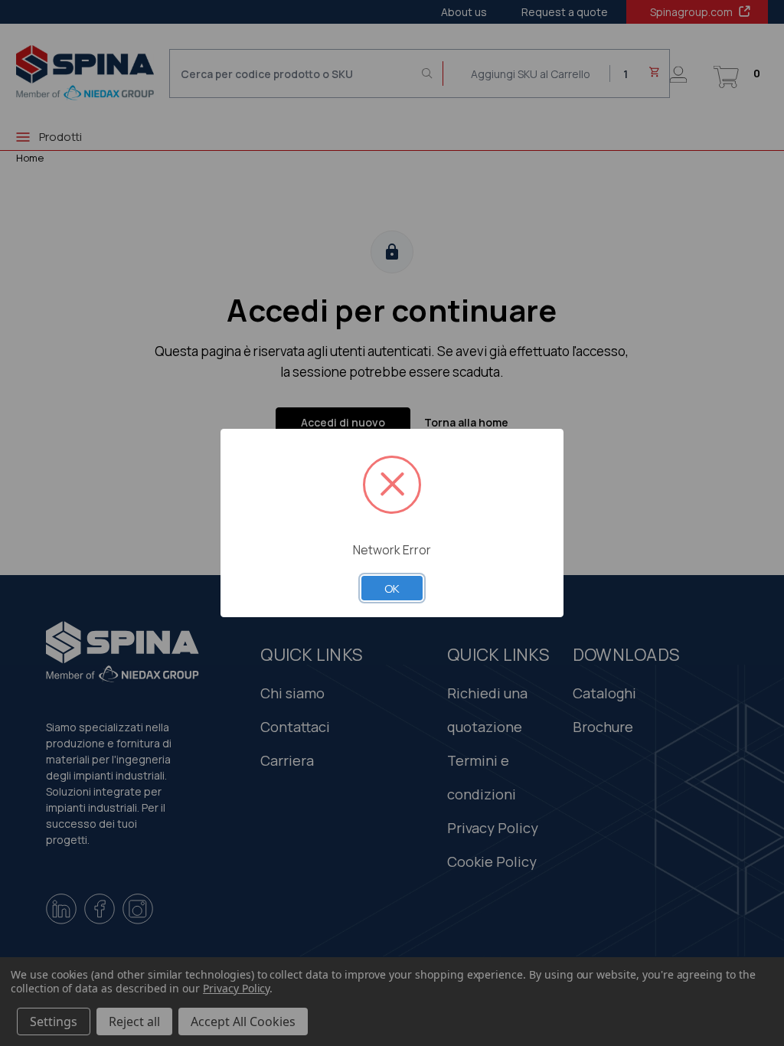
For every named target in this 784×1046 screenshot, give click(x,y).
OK (392, 588)
